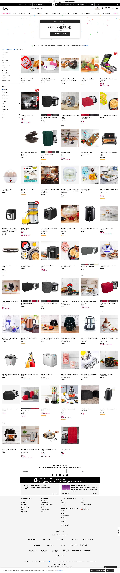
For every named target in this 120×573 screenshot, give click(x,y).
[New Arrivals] (19, 60)
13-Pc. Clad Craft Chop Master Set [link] (108, 79)
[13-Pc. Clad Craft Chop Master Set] (109, 64)
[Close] (117, 571)
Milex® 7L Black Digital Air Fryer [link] (48, 265)
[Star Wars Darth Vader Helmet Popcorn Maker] (70, 324)
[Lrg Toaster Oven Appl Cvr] (30, 287)
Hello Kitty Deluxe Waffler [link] (27, 79)
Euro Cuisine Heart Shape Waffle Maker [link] (29, 154)
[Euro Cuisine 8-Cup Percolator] (30, 324)
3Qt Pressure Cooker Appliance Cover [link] (49, 305)
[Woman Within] (46, 539)
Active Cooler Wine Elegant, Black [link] (108, 409)
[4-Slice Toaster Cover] (90, 394)
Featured (5, 89)
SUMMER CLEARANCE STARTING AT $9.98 (55, 1)
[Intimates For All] (54, 551)
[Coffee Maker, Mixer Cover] (50, 138)
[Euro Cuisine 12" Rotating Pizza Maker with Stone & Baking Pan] (70, 64)
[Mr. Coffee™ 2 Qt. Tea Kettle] (109, 213)
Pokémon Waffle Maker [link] (27, 265)
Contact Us (23, 500)
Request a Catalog (65, 525)
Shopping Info (24, 502)
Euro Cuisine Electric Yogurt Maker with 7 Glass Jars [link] (69, 230)
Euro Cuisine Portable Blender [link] (88, 79)
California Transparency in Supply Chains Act (61, 561)
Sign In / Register (44, 500)
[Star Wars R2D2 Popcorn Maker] (11, 324)
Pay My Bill (63, 505)
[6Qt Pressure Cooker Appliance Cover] (50, 101)
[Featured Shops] (19, 63)
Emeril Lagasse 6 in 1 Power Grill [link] (88, 302)
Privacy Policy (27, 561)
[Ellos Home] (5, 9)
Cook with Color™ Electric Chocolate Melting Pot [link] (50, 191)
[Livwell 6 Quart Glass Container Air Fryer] (109, 138)
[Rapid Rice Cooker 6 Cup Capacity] (11, 360)
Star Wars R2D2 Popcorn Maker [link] (9, 339)
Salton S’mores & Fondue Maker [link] (49, 450)
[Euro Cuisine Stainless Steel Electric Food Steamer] (90, 324)
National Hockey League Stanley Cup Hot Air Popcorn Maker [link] (89, 376)
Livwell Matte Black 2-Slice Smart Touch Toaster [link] (49, 230)
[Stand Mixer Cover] (70, 435)
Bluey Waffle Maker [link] (85, 190)
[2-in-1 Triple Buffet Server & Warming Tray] (109, 175)
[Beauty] (19, 78)
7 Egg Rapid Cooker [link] (6, 190)
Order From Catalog (65, 524)
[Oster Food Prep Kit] (70, 138)
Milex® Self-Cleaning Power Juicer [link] (29, 375)
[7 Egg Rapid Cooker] (11, 175)
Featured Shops (5, 62)
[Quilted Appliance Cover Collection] (11, 394)
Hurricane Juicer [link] (25, 229)
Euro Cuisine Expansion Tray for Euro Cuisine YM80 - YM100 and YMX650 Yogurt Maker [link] (70, 192)
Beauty (3, 77)
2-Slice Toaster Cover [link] (86, 117)
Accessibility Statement (91, 561)
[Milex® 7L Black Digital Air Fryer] (50, 250)
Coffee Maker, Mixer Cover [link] (47, 155)
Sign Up (83, 471)
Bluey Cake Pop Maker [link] (86, 153)
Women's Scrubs (6, 65)
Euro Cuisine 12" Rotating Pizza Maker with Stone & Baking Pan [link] (68, 80)
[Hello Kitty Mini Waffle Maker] (70, 250)
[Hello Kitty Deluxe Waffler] (30, 64)
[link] (6, 13)
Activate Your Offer (60, 34)
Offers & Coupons (45, 509)
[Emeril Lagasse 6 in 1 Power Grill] (90, 287)
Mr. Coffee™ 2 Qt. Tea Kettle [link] (107, 229)
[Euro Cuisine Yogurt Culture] (30, 175)
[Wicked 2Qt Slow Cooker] (109, 360)
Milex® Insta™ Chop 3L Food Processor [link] (68, 410)
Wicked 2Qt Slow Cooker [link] (106, 375)
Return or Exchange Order (47, 504)
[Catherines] (74, 539)
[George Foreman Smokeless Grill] (11, 287)
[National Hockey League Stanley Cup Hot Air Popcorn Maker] (90, 360)
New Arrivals (5, 60)
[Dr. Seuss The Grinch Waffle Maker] (109, 101)
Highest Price (6, 95)
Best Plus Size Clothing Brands (78, 561)
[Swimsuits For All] (32, 551)
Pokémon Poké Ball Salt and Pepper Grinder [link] (70, 303)
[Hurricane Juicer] (30, 214)
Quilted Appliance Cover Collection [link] (10, 409)
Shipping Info (24, 504)
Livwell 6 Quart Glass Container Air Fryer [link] (108, 154)
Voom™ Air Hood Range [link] (27, 116)
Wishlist (42, 507)
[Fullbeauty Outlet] (60, 556)
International (24, 511)
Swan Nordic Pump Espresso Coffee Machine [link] (70, 117)
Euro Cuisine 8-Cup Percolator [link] (28, 339)
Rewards (43, 511)
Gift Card (63, 517)
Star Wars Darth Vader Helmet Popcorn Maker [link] (68, 340)
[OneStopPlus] (32, 539)
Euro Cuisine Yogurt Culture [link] (28, 190)
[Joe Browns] (50, 545)
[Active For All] (44, 551)
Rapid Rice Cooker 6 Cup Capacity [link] (10, 375)
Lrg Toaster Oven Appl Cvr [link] (27, 304)
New (7, 49)
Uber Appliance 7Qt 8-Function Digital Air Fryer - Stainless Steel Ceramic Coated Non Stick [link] (9, 231)
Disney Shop (5, 70)
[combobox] (50, 8)
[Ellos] (63, 545)
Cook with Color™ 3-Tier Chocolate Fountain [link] (109, 340)
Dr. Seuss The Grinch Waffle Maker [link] (108, 115)
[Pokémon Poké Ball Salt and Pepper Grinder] (70, 287)
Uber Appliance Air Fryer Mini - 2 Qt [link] (89, 229)
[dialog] (117, 5)
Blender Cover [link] (24, 411)
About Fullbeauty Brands (86, 504)
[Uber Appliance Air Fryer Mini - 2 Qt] (90, 214)
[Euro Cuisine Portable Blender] (90, 64)
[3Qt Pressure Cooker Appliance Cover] (50, 287)
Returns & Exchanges (25, 506)
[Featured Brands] (19, 75)
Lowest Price (6, 97)
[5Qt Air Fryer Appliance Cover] (109, 287)
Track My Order (44, 502)
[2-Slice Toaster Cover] (90, 101)
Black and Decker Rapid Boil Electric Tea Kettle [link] (30, 451)
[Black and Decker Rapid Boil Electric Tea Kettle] (30, 435)
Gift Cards (4, 67)
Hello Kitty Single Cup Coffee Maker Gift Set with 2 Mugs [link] (69, 376)
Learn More (85, 45)
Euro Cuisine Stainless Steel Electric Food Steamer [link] (89, 340)
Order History (44, 506)
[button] (60, 1)
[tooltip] (20, 4)
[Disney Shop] (19, 70)
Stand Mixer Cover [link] (65, 450)
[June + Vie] (73, 545)
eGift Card (63, 519)
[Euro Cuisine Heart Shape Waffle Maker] (30, 138)
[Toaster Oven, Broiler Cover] (90, 250)
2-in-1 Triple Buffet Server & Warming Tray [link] (109, 191)
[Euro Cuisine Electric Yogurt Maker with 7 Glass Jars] (70, 214)
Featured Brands (6, 75)
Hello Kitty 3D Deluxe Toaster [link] (48, 79)
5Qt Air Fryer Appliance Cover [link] (107, 304)
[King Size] (87, 551)
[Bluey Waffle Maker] (90, 175)
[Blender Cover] (30, 394)
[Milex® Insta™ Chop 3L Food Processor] (70, 394)
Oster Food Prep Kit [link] (65, 153)
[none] (30, 64)
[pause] (58, 2)
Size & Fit (23, 509)
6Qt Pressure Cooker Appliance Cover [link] (49, 118)
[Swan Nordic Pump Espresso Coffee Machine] (70, 101)
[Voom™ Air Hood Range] (30, 101)
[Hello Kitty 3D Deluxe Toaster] (50, 64)
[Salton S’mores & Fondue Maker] (50, 435)
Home (3, 49)
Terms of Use (34, 561)
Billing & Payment (25, 507)
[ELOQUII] (84, 545)
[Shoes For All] (65, 551)
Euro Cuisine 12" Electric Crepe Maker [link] (9, 266)
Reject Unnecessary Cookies (98, 570)
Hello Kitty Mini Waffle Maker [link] (68, 265)
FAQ (22, 513)
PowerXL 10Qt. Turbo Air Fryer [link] (9, 450)
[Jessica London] (88, 539)
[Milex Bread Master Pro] (50, 360)
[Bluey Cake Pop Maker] (90, 138)
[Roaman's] (60, 539)
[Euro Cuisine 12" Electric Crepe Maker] (11, 250)
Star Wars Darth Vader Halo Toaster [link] (50, 339)
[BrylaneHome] (76, 551)
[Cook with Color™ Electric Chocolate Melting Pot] (50, 175)
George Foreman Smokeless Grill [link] (10, 302)
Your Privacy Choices (43, 561)
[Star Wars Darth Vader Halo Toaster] (50, 324)
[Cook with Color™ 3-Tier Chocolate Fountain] (109, 324)
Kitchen (15, 49)
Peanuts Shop (5, 72)
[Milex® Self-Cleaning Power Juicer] (30, 360)
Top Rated (5, 92)
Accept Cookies (110, 570)
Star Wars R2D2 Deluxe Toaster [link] (108, 265)
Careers (82, 502)
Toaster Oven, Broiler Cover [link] (87, 267)
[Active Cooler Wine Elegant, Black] (109, 394)
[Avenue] (37, 545)
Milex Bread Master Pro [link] (46, 375)
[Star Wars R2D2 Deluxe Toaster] (109, 250)
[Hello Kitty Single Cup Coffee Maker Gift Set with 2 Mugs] (70, 360)
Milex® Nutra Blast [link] (45, 409)
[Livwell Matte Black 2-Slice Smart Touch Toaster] (50, 214)
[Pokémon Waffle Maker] (30, 250)
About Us (82, 500)
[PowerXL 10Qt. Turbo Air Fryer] (11, 435)
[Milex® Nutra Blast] (50, 394)
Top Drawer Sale (6, 80)
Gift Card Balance (65, 515)
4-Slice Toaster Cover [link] (86, 409)
